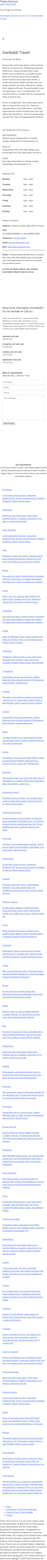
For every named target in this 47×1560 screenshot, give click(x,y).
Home (2, 16)
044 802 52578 (19, 238)
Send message (9, 423)
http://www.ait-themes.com (19, 247)
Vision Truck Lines (8, 4)
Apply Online (10, 16)
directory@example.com (19, 243)
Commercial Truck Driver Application (21, 1509)
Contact (3, 19)
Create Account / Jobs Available (29, 16)
